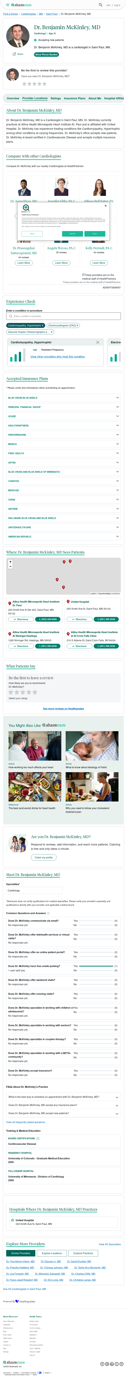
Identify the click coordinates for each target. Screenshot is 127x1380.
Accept (95, 234)
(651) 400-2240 (107, 619)
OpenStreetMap (105, 593)
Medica (12, 444)
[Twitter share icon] (116, 1365)
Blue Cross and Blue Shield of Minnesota (34, 471)
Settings (32, 234)
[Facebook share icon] (102, 1365)
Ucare (12, 416)
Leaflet (93, 593)
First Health (16, 453)
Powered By (9, 1301)
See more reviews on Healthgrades (63, 708)
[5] (44, 83)
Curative (13, 481)
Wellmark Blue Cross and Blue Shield (32, 518)
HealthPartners (18, 425)
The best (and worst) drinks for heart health (32, 808)
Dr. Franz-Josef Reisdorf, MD (22, 1280)
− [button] (10, 566)
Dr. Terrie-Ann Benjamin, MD (90, 1267)
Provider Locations (35, 98)
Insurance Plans (74, 98)
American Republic (19, 536)
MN (41, 14)
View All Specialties (110, 1244)
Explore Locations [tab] (52, 1253)
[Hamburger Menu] (8, 4)
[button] (48, 913)
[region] (63, 221)
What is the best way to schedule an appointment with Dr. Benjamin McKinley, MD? (54, 1097)
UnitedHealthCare (19, 527)
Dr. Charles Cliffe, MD (83, 1273)
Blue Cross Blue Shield (22, 397)
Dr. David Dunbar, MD (79, 1261)
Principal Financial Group (24, 407)
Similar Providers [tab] (20, 1253)
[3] (34, 83)
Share (20, 54)
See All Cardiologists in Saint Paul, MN (24, 1289)
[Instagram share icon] (107, 1365)
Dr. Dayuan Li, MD (51, 1261)
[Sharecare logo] (37, 1362)
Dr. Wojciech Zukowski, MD (50, 1273)
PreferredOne (17, 434)
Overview (13, 98)
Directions (22, 619)
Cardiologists (28, 14)
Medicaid (13, 490)
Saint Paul (52, 14)
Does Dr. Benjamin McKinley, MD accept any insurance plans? (43, 1105)
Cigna (11, 499)
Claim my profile (44, 857)
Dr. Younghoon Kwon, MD (20, 1261)
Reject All (72, 234)
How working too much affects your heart (31, 767)
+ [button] (10, 562)
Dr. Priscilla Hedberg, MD (20, 1267)
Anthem (13, 508)
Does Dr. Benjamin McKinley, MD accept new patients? (39, 1113)
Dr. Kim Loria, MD (53, 1280)
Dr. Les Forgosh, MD (17, 1273)
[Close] (105, 205)
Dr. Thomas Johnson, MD (54, 1267)
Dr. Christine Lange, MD (83, 1280)
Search (100, 5)
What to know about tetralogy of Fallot (86, 767)
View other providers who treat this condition (57, 356)
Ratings (56, 98)
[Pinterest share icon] (121, 1365)
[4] (39, 83)
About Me (94, 98)
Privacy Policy (63, 223)
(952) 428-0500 (49, 619)
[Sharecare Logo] (22, 4)
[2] (29, 83)
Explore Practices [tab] (83, 1253)
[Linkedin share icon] (111, 1365)
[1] (23, 83)
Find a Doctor (10, 14)
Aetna (12, 462)
